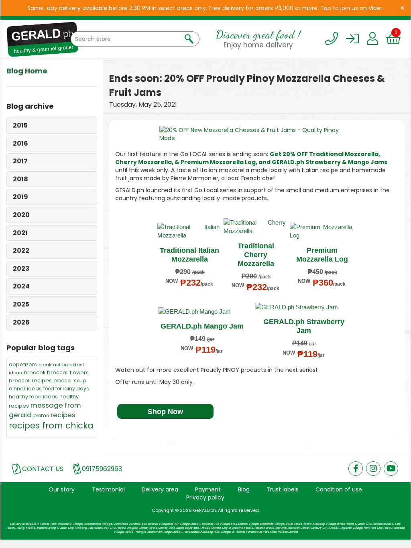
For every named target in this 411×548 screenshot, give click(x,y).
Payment (208, 489)
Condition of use (338, 489)
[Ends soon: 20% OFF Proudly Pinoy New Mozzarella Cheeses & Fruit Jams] (257, 134)
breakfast (50, 364)
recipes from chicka (51, 425)
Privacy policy (205, 497)
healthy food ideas (33, 396)
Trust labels (283, 489)
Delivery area (160, 489)
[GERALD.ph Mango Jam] (201, 311)
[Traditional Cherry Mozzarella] (255, 226)
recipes (63, 415)
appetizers (23, 364)
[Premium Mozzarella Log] (321, 231)
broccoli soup (69, 381)
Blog (244, 489)
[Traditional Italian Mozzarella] (188, 231)
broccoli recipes (30, 380)
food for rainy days (66, 389)
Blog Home (26, 71)
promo (41, 415)
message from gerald (45, 410)
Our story (62, 489)
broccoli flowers (68, 372)
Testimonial (108, 489)
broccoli (34, 372)
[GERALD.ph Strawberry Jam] (303, 307)
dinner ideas (25, 388)
